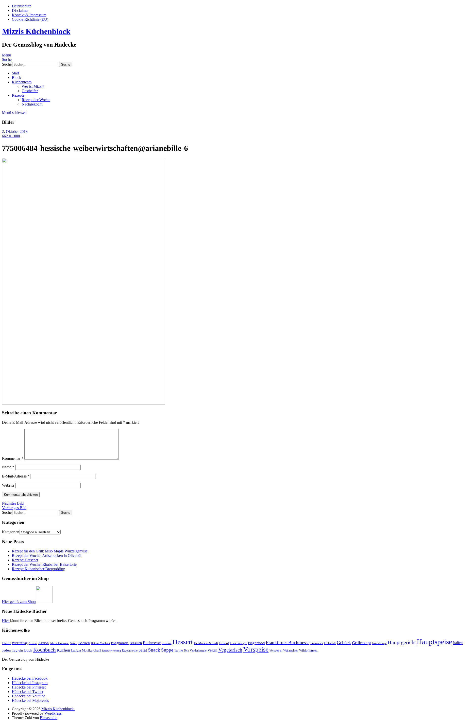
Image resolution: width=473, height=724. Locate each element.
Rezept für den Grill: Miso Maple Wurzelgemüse (49, 551)
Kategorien (10, 532)
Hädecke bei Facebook (30, 678)
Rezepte (18, 95)
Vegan (212, 650)
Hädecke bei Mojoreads (30, 700)
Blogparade (120, 643)
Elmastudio (48, 718)
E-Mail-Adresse (16, 476)
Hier (6, 620)
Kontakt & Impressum (29, 15)
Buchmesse (152, 643)
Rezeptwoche (129, 650)
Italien (458, 643)
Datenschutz (21, 6)
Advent (33, 643)
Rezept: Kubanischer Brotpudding (38, 569)
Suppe (167, 650)
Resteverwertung (111, 650)
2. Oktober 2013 (15, 131)
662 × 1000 (11, 136)
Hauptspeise (434, 642)
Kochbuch (44, 650)
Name (8, 467)
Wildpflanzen (308, 650)
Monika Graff (91, 650)
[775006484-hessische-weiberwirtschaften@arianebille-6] (83, 403)
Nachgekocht (32, 104)
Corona (166, 643)
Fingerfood (256, 643)
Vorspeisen (276, 650)
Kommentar (12, 458)
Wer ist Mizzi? (33, 86)
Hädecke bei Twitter (27, 691)
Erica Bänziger (238, 643)
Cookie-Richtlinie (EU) (30, 19)
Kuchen (63, 650)
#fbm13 (6, 643)
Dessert (182, 642)
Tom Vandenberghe (195, 650)
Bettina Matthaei (100, 643)
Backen (84, 643)
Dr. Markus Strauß (206, 643)
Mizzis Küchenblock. (58, 709)
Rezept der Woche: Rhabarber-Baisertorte (44, 564)
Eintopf (224, 643)
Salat (142, 650)
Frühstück (330, 643)
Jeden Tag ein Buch (17, 650)
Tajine (178, 650)
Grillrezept (361, 642)
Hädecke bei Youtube (28, 696)
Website (8, 485)
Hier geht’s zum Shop (19, 602)
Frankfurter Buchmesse (287, 642)
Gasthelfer (30, 91)
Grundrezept (379, 643)
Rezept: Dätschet (25, 560)
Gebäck (344, 642)
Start (15, 73)
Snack (154, 650)
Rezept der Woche (36, 100)
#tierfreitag (20, 643)
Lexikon (76, 650)
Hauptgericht (402, 642)
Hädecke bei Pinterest (29, 687)
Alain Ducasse (59, 643)
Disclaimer (20, 10)
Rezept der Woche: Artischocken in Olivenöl (46, 555)
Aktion (43, 643)
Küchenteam (22, 82)
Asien (73, 643)
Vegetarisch (230, 650)
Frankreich (316, 643)
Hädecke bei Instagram (30, 683)
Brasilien (136, 643)
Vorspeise (256, 649)
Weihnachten (290, 650)
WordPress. (53, 713)
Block (16, 77)
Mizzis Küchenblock (36, 31)
